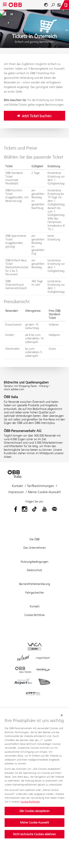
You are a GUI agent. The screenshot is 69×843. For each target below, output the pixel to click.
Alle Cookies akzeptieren (34, 811)
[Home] (16, 5)
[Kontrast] (46, 5)
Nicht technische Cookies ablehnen (34, 834)
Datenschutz (34, 570)
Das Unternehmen (34, 547)
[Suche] (53, 4)
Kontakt (17, 486)
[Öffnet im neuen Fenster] (59, 4)
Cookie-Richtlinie (34, 615)
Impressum (16, 492)
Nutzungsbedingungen (34, 561)
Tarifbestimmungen (40, 486)
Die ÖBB (34, 539)
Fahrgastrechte (34, 592)
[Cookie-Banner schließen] (61, 715)
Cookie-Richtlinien (30, 801)
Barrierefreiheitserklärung (34, 584)
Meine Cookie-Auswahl (34, 822)
